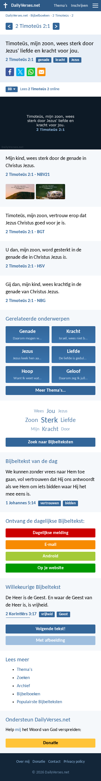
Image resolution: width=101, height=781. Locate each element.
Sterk (49, 420)
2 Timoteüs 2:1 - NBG (25, 301)
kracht (60, 60)
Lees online (39, 89)
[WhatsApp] (32, 72)
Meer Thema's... (50, 390)
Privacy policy (74, 762)
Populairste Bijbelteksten (39, 702)
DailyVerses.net (17, 15)
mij (18, 730)
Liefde (68, 420)
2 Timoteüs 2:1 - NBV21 (28, 174)
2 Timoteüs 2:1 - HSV (25, 266)
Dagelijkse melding (50, 533)
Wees (39, 411)
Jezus (75, 60)
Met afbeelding (50, 640)
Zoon (31, 420)
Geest (63, 614)
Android (50, 556)
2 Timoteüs (60, 15)
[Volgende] (56, 26)
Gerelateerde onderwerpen (38, 319)
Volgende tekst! (50, 629)
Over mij (22, 762)
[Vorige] (9, 26)
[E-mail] (42, 73)
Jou (51, 411)
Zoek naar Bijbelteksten (50, 442)
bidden (70, 503)
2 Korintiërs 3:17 (21, 614)
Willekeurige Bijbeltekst (33, 587)
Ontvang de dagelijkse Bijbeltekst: (45, 521)
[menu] (95, 8)
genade (43, 60)
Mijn (35, 429)
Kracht (50, 429)
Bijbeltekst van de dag (31, 461)
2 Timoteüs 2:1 (19, 60)
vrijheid (47, 614)
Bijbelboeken (40, 15)
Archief (23, 686)
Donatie (50, 743)
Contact (54, 762)
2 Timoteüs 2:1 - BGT (25, 232)
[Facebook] (11, 73)
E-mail (50, 544)
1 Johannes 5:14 (21, 503)
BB (10, 89)
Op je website (51, 568)
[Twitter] (21, 73)
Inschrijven (79, 6)
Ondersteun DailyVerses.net (38, 720)
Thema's (60, 6)
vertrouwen (49, 503)
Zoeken (23, 678)
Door (65, 429)
